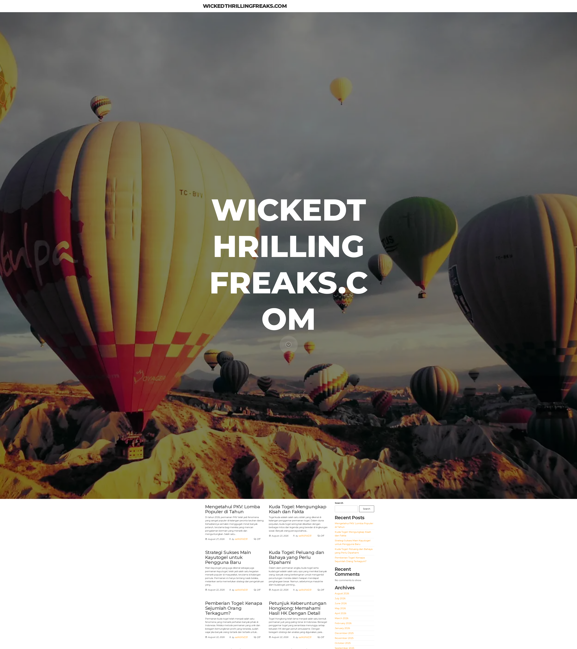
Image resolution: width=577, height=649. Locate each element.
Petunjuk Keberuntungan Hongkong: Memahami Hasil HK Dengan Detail (298, 608)
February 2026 (343, 623)
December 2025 (344, 633)
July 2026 (340, 598)
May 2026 (340, 608)
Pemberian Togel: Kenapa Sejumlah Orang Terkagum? (233, 608)
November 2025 (344, 638)
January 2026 (342, 628)
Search (339, 502)
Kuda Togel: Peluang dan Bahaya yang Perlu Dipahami (296, 557)
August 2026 (342, 593)
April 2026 (340, 613)
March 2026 (341, 618)
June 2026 (341, 603)
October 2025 (343, 643)
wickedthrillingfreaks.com (245, 6)
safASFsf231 (241, 539)
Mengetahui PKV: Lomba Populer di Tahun (232, 509)
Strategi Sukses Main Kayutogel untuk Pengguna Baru (228, 557)
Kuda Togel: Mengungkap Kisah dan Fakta (297, 509)
